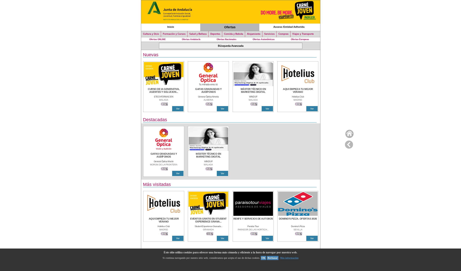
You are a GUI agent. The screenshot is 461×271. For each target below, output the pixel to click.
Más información (289, 258)
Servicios (269, 34)
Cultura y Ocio (151, 34)
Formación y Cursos (174, 34)
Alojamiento (253, 34)
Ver (178, 108)
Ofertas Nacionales (226, 39)
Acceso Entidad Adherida (289, 26)
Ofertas (230, 27)
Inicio (170, 26)
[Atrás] (349, 143)
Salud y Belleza (198, 34)
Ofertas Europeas (300, 39)
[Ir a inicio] (347, 133)
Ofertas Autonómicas (264, 39)
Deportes (215, 34)
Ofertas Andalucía (191, 39)
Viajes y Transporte (303, 34)
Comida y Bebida (233, 34)
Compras (283, 34)
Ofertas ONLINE (157, 39)
